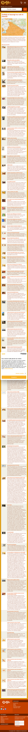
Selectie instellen (20, 373)
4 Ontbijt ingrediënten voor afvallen (13, 106)
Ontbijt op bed (9, 164)
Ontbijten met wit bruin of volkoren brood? (15, 172)
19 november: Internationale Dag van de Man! (15, 301)
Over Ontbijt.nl (3, 714)
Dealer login (3, 722)
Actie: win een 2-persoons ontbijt (13, 391)
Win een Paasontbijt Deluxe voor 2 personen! (15, 252)
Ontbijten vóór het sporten (12, 138)
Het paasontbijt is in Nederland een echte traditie (16, 552)
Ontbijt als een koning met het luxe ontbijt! (15, 321)
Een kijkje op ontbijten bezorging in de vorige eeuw (16, 116)
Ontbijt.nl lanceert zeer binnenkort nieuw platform (16, 689)
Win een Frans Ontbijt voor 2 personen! (14, 219)
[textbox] (11, 9)
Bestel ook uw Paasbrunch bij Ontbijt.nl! (14, 264)
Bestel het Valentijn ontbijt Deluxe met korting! (15, 271)
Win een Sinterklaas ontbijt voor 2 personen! (15, 207)
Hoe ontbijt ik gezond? (11, 181)
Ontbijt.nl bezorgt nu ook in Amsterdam (14, 649)
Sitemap (2, 717)
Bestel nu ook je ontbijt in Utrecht (13, 579)
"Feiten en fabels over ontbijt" (12, 191)
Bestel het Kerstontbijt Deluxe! (12, 292)
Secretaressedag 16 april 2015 (13, 611)
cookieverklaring (8, 368)
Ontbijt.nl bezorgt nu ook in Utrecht (13, 639)
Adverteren (2, 721)
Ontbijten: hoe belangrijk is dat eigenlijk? (14, 79)
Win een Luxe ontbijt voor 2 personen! (14, 213)
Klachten (14, 705)
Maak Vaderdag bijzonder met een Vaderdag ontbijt (16, 46)
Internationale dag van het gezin (13, 465)
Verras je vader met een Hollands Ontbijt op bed (16, 435)
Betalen (14, 704)
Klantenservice (16, 701)
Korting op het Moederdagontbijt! (13, 232)
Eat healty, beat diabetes (11, 544)
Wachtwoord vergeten (17, 706)
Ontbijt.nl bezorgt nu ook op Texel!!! (13, 622)
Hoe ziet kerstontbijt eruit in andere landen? (15, 97)
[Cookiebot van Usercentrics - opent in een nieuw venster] (20, 354)
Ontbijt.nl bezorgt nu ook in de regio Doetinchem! (16, 312)
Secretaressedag (10, 532)
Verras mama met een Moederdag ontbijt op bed (16, 477)
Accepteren (14, 377)
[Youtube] (3, 709)
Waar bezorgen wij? (4, 716)
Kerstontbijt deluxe (10, 632)
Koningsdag (9, 504)
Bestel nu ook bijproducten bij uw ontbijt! (14, 346)
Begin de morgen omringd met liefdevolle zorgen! (16, 408)
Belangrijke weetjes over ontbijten (13, 60)
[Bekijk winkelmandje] (21, 3)
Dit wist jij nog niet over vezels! (12, 85)
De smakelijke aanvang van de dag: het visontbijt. (16, 419)
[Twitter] (1, 709)
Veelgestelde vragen (16, 707)
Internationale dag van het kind (13, 445)
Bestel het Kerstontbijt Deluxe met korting (14, 284)
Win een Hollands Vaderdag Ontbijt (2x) (14, 225)
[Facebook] (5, 709)
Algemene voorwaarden (4, 718)
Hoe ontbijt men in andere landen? (13, 155)
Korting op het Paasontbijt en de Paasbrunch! (15, 244)
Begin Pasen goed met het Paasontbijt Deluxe (15, 256)
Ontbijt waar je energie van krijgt (13, 66)
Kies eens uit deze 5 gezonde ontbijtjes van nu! (16, 72)
